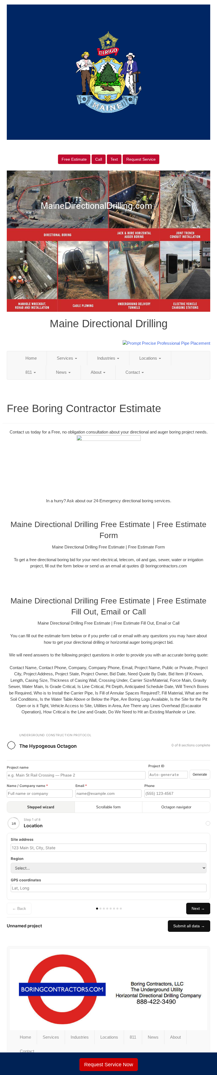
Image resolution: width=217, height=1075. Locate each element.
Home (31, 358)
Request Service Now (108, 1064)
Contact (133, 372)
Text (114, 159)
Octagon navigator (176, 807)
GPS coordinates (26, 880)
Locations (148, 358)
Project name (18, 767)
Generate (200, 775)
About (97, 372)
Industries (106, 358)
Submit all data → (189, 926)
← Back (19, 908)
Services (65, 358)
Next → (198, 908)
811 (29, 372)
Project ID (156, 766)
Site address (22, 839)
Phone (149, 786)
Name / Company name (27, 786)
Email (81, 786)
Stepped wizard (40, 807)
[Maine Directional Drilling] (108, 989)
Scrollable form (108, 807)
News (62, 372)
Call (98, 159)
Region (17, 858)
